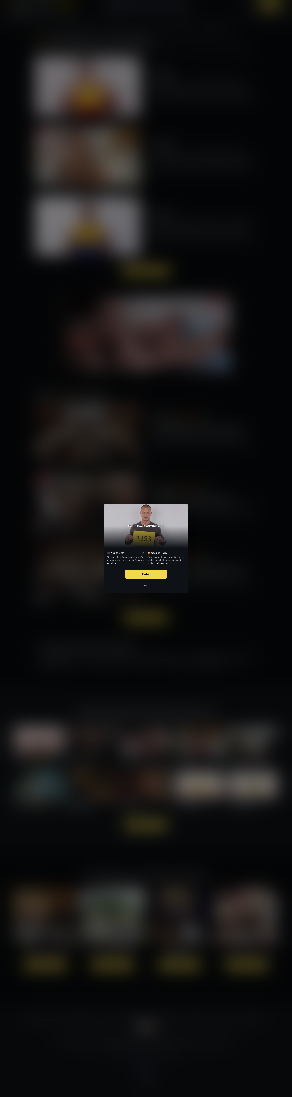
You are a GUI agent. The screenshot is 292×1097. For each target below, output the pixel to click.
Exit (146, 585)
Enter (146, 574)
